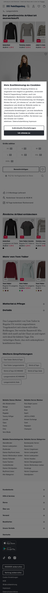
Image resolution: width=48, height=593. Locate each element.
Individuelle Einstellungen (24, 128)
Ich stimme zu (24, 133)
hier (40, 116)
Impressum (33, 121)
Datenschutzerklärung (20, 121)
